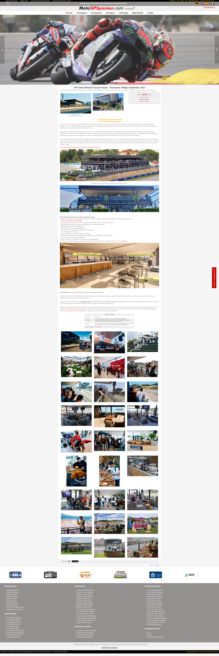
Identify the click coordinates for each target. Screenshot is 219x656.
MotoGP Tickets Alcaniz (84, 599)
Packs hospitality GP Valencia (156, 622)
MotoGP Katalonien (13, 590)
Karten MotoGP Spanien (84, 622)
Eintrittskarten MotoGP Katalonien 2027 (78, 90)
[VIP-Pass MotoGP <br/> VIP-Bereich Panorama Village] (76, 113)
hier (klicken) (98, 326)
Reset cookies (114, 647)
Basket (209, 7)
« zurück (151, 565)
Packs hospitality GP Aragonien (156, 620)
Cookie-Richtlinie (106, 644)
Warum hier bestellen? (129, 644)
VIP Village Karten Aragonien (86, 611)
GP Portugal (123, 13)
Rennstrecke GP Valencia (85, 637)
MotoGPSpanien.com (32, 651)
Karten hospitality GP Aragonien (86, 618)
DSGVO (99, 644)
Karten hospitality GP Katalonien (87, 616)
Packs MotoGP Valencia (154, 594)
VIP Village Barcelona (13, 624)
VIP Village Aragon (12, 626)
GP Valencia (110, 13)
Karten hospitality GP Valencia (86, 620)
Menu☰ (8, 3)
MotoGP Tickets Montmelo (85, 603)
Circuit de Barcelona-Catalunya (86, 630)
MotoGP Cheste (12, 601)
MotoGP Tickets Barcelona (85, 596)
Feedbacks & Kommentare (155, 637)
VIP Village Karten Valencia (85, 614)
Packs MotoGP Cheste (154, 601)
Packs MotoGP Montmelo (155, 603)
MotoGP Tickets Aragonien (85, 592)
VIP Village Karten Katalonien (86, 609)
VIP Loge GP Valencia (13, 637)
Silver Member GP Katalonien (16, 630)
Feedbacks (139, 644)
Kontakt (150, 13)
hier (121, 183)
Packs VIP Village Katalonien (156, 611)
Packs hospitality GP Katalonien (157, 618)
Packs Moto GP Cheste (154, 607)
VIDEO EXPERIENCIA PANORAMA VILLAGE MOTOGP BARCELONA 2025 (80, 147)
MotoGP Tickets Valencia (84, 594)
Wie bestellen (119, 644)
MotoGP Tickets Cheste (84, 601)
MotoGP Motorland (12, 605)
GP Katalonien (96, 13)
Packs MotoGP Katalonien (155, 590)
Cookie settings (105, 647)
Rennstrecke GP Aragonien (85, 635)
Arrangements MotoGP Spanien (207, 0)
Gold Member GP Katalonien (15, 632)
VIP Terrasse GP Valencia (15, 635)
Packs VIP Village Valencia (155, 616)
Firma (149, 632)
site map (145, 644)
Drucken (157, 565)
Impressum (92, 644)
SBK (186, 0)
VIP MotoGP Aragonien (14, 620)
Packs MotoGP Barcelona (155, 596)
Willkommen (173, 0)
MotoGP (182, 0)
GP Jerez (69, 13)
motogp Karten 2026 (80, 644)
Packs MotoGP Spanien (154, 624)
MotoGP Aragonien (12, 592)
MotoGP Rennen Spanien (14, 609)
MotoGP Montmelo (12, 603)
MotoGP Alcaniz (12, 599)
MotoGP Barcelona (12, 596)
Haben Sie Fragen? (144, 101)
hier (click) (97, 316)
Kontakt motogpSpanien (214, 278)
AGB (87, 644)
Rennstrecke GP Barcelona (85, 632)
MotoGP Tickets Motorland (85, 605)
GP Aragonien (82, 13)
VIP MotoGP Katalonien (14, 617)
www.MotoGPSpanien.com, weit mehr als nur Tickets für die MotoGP (202, 651)
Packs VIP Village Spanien (155, 609)
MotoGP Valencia (12, 594)
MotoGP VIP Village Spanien (15, 607)
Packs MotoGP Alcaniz (154, 599)
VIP (178, 0)
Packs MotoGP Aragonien (155, 592)
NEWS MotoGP (137, 13)
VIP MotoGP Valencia (13, 622)
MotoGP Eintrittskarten (193, 0)
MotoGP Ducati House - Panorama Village (145, 90)
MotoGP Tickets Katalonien (85, 590)
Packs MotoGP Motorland (155, 605)
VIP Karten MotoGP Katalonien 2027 (112, 90)
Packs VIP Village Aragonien (156, 614)
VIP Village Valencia (13, 628)
